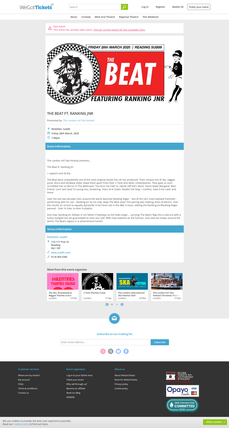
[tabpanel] (62, 286)
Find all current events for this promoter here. (119, 29)
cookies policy (21, 424)
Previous (107, 304)
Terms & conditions (27, 388)
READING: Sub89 (57, 237)
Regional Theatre (128, 16)
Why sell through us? (76, 384)
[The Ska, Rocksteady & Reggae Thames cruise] (62, 281)
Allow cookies (214, 421)
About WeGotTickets (124, 375)
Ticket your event (199, 7)
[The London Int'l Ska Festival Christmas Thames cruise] (167, 281)
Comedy (86, 16)
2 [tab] (117, 304)
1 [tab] (112, 304)
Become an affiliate (75, 388)
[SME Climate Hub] (182, 411)
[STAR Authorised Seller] (179, 382)
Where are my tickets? (29, 375)
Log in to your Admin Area (79, 375)
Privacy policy (121, 384)
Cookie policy (121, 388)
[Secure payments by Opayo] (182, 395)
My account (24, 379)
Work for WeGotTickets (125, 379)
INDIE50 (70, 397)
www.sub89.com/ (61, 252)
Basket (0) (177, 6)
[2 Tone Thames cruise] (97, 281)
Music (74, 16)
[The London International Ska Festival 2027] (132, 281)
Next (122, 304)
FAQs (20, 384)
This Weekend (150, 16)
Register (160, 6)
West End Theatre (105, 16)
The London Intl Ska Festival (78, 120)
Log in (145, 6)
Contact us (23, 392)
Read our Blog (73, 392)
